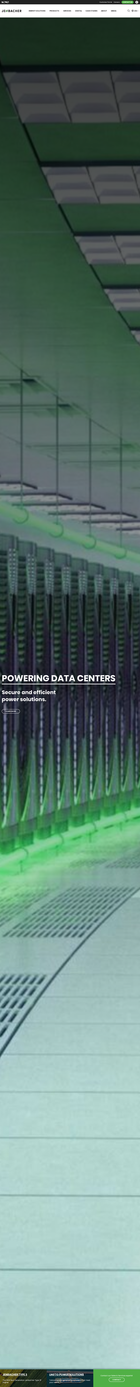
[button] (136, 2)
